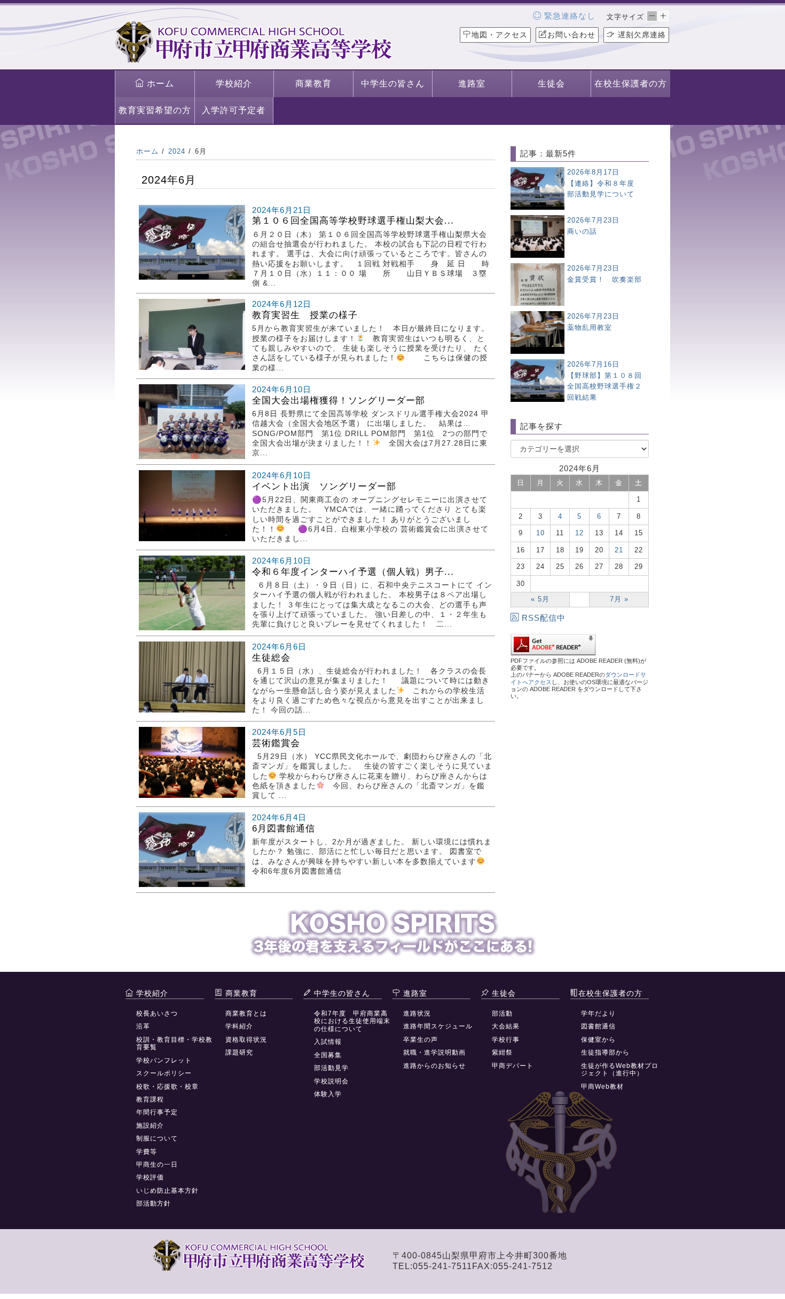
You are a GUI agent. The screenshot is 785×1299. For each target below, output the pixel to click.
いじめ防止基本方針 (167, 1190)
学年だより (598, 1013)
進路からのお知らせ (434, 1066)
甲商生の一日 (157, 1164)
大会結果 (506, 1026)
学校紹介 (234, 83)
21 (619, 550)
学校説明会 (331, 1081)
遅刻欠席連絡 (640, 34)
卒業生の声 (420, 1039)
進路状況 (417, 1013)
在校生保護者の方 (630, 83)
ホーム (159, 83)
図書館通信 (598, 1026)
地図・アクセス (500, 34)
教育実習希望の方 (155, 110)
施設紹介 (150, 1125)
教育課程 (150, 1099)
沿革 (143, 1026)
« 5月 (540, 599)
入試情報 (328, 1041)
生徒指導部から (605, 1052)
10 (540, 533)
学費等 (146, 1151)
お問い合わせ (571, 34)
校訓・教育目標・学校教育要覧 (174, 1043)
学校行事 (506, 1039)
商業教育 (313, 83)
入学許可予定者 (233, 110)
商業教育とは (246, 1013)
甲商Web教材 (602, 1086)
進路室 (471, 83)
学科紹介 (239, 1026)
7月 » (619, 599)
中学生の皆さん (393, 83)
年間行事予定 (157, 1112)
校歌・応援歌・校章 (167, 1086)
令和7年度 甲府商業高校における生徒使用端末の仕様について (352, 1021)
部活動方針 (153, 1203)
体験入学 (328, 1094)
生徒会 (551, 83)
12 (579, 533)
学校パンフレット (164, 1060)
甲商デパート (512, 1066)
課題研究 (239, 1052)
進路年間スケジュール (438, 1026)
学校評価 (150, 1177)
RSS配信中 (544, 617)
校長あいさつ (157, 1013)
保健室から (598, 1039)
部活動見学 (331, 1068)
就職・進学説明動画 (434, 1052)
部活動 (502, 1013)
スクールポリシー (164, 1073)
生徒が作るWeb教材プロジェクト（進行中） (619, 1069)
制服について (157, 1138)
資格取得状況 (246, 1039)
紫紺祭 (502, 1052)
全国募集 (328, 1055)
